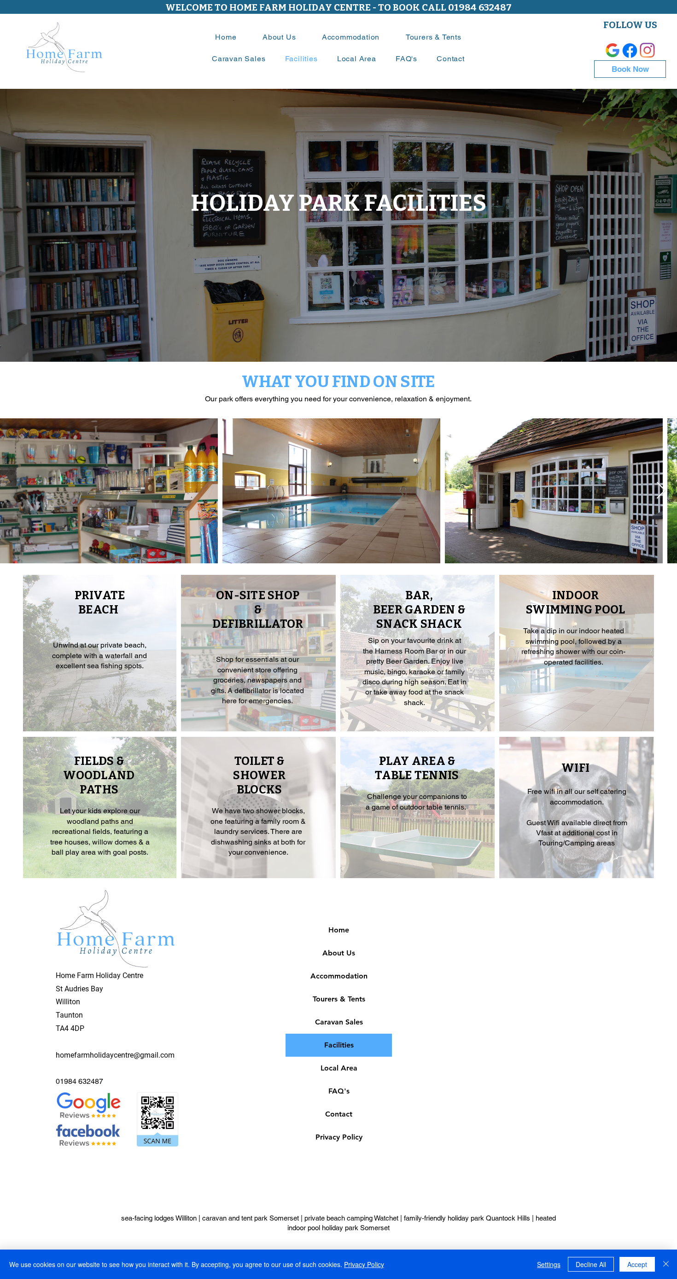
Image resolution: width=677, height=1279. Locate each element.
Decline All (591, 1264)
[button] (351, 37)
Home (338, 930)
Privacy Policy (338, 1137)
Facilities (339, 1045)
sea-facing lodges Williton (159, 1218)
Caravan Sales (339, 1022)
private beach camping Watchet (351, 1218)
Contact (338, 1114)
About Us (338, 953)
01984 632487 (79, 1081)
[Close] (665, 1264)
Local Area (339, 1068)
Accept (637, 1264)
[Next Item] (661, 491)
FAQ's (339, 1091)
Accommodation (339, 976)
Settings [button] (548, 1264)
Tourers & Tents (339, 999)
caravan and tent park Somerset (250, 1218)
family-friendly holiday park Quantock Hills (467, 1218)
